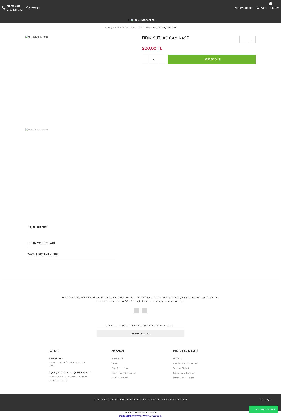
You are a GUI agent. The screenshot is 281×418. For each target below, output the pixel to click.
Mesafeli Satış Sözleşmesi (124, 373)
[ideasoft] (125, 415)
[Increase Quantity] (162, 59)
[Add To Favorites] (252, 39)
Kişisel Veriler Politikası (184, 373)
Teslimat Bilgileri (181, 368)
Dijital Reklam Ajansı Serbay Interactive (140, 412)
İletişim (115, 363)
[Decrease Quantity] (145, 59)
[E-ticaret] (140, 415)
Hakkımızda (117, 358)
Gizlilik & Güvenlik (120, 377)
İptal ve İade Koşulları (183, 377)
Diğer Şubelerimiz (120, 368)
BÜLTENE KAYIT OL (140, 333)
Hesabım (177, 358)
